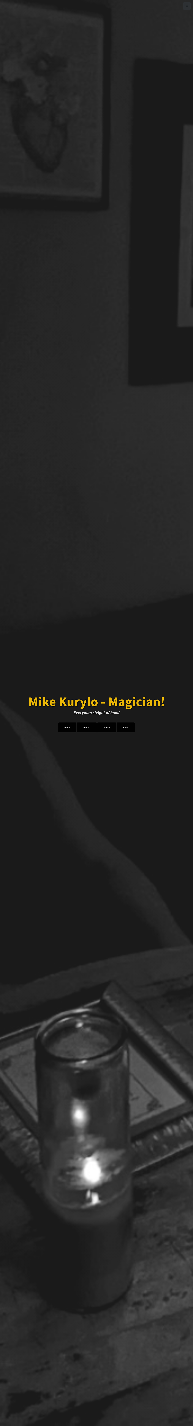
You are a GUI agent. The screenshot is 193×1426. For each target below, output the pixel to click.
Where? (87, 727)
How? (126, 727)
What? (106, 727)
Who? (67, 727)
